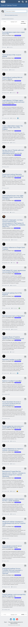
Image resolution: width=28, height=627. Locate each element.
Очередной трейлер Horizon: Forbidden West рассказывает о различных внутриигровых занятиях (12, 571)
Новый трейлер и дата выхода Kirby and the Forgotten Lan (14, 595)
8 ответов (13, 92)
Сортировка (23, 23)
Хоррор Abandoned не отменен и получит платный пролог (12, 449)
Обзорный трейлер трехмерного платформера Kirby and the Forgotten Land (13, 523)
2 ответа (13, 212)
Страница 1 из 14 (14, 21)
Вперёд (22, 21)
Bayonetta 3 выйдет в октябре (12, 359)
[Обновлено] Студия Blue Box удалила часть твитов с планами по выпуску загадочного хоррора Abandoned (14, 474)
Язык (5, 622)
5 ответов (13, 118)
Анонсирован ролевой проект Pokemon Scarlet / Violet (12, 546)
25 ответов (14, 239)
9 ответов (13, 514)
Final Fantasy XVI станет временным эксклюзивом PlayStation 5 (13, 271)
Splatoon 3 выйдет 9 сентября (12, 381)
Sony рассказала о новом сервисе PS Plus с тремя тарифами (13, 499)
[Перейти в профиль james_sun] (3, 28)
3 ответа (13, 142)
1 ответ (13, 262)
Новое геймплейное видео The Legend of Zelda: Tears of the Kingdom (12, 127)
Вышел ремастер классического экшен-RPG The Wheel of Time (13, 427)
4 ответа (13, 491)
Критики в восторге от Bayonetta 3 (13, 316)
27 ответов (14, 308)
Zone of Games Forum (9, 5)
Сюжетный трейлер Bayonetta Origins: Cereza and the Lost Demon (13, 175)
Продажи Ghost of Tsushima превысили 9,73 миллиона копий (13, 337)
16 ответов (14, 329)
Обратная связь (14, 623)
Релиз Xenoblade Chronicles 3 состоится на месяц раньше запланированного (11, 403)
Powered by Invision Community (14, 625)
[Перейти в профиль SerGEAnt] (3, 216)
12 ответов (13, 285)
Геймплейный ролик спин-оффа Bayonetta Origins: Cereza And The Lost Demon (12, 197)
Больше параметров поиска (12, 15)
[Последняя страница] (26, 22)
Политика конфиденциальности (15, 622)
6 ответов (13, 373)
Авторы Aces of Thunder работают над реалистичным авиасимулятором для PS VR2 (13, 151)
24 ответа (10, 47)
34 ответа (12, 69)
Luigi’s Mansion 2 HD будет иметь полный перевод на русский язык (13, 101)
